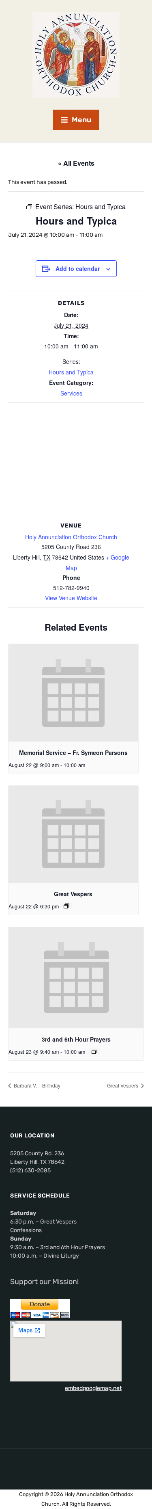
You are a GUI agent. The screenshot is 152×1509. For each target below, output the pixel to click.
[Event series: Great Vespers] (66, 906)
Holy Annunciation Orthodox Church (71, 537)
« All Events (76, 163)
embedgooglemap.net (93, 1388)
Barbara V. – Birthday (36, 1085)
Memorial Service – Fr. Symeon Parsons (73, 752)
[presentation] (73, 693)
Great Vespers (73, 894)
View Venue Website (71, 598)
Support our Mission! (44, 1281)
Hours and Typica (71, 372)
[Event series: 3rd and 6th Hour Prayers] (94, 1051)
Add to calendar (78, 268)
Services (71, 393)
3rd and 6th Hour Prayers (76, 1039)
